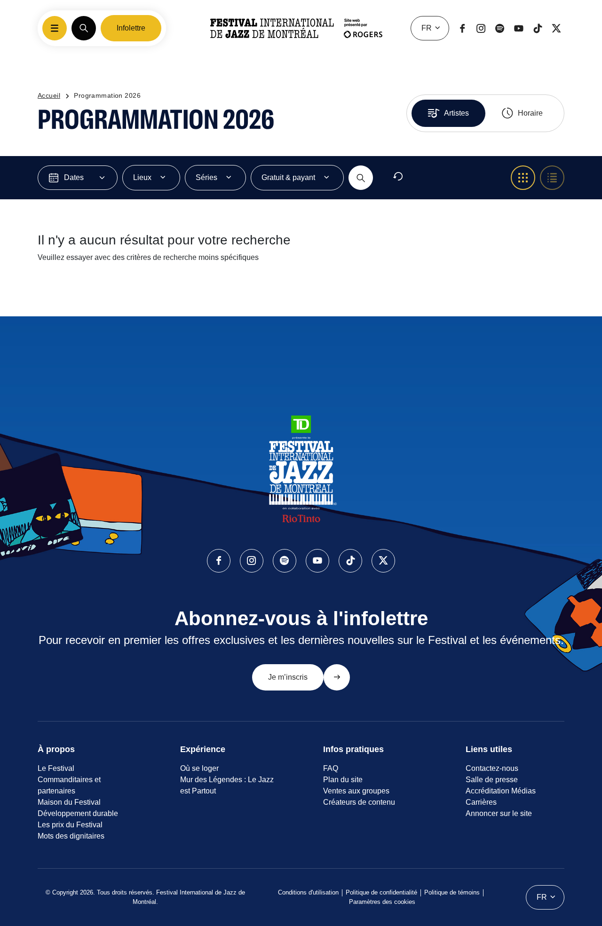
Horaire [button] (530, 113)
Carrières (481, 802)
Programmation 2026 (107, 95)
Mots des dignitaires (71, 836)
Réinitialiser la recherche (96, 291)
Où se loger (199, 768)
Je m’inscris (288, 677)
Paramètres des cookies (382, 901)
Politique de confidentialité (381, 892)
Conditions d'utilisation (308, 892)
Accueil (49, 95)
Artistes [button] (456, 113)
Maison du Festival (69, 802)
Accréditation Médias (501, 791)
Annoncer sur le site (499, 813)
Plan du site (343, 780)
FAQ (330, 768)
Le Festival (56, 768)
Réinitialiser (423, 178)
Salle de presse (492, 780)
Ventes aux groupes (356, 791)
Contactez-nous (492, 768)
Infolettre (131, 28)
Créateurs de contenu (359, 802)
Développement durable (78, 813)
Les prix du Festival (70, 825)
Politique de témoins (452, 892)
